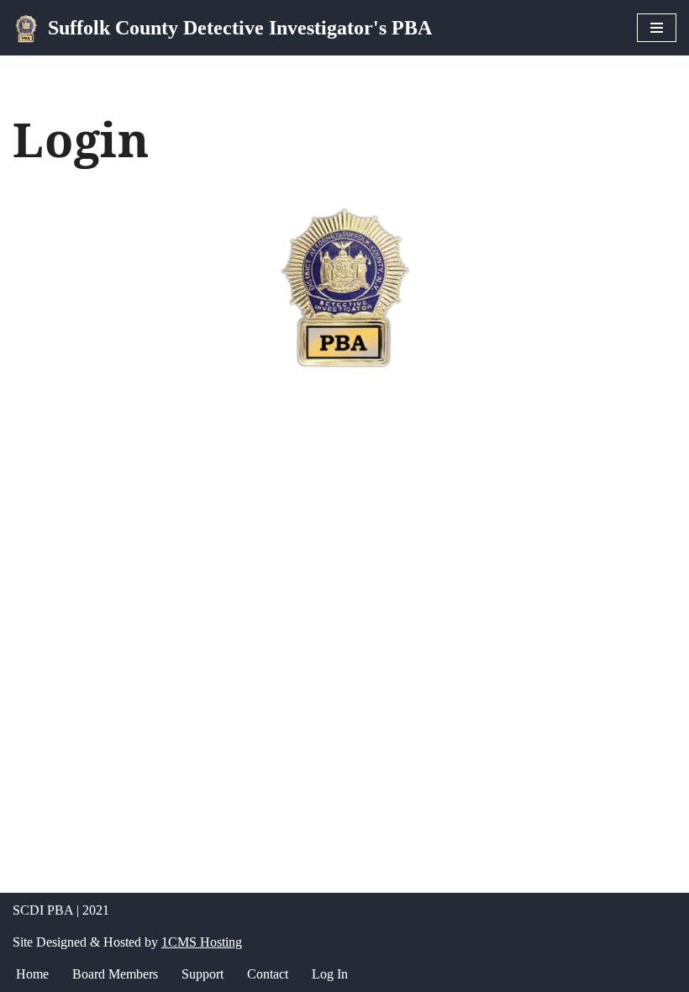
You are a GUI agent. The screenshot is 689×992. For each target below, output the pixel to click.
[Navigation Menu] (656, 27)
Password (184, 466)
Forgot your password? (344, 676)
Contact (267, 974)
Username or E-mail (213, 393)
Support (202, 974)
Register (443, 627)
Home (32, 974)
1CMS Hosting (201, 942)
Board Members (115, 974)
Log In (330, 974)
